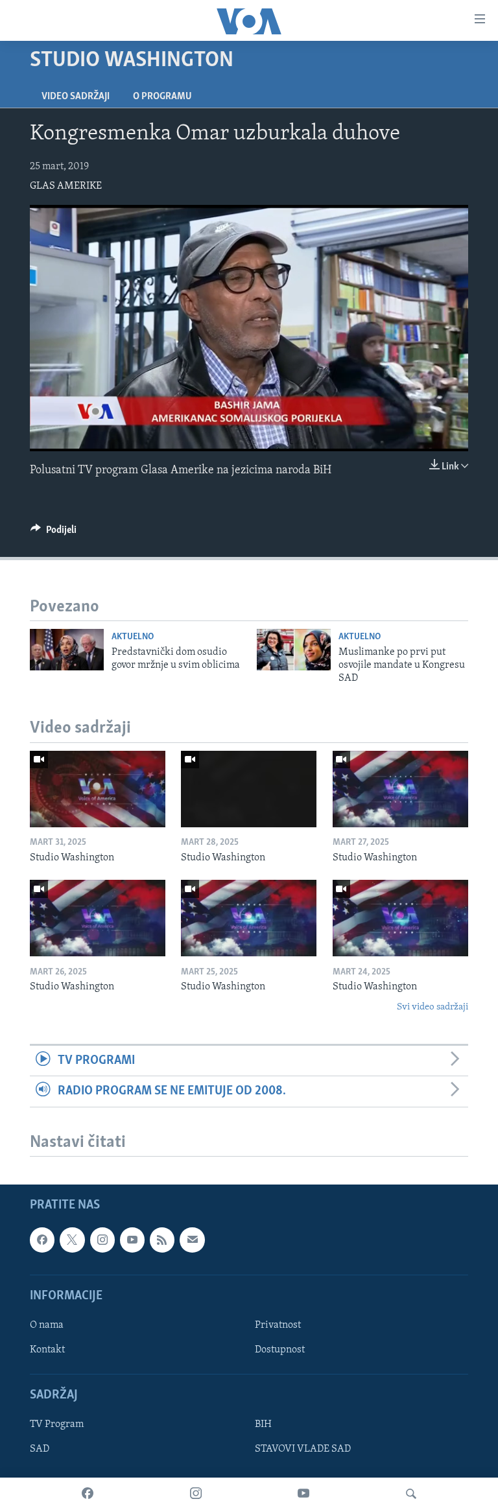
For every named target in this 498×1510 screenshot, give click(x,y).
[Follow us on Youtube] (132, 1240)
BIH (263, 1425)
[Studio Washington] (97, 789)
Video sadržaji (76, 96)
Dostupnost (280, 1350)
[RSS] (162, 1240)
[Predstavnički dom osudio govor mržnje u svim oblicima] (67, 649)
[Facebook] (87, 1494)
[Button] (53, 533)
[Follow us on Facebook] (42, 1240)
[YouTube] (303, 1494)
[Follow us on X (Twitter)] (72, 1240)
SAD (39, 1450)
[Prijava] (192, 1240)
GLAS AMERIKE (66, 186)
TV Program (57, 1425)
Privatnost (278, 1325)
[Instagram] (196, 1494)
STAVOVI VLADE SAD (303, 1450)
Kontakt (47, 1350)
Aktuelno (133, 637)
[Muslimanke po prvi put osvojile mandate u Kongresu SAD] (294, 649)
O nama (47, 1325)
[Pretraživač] (411, 1494)
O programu (162, 96)
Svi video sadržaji (432, 1007)
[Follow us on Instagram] (102, 1240)
